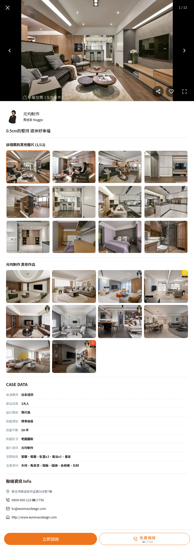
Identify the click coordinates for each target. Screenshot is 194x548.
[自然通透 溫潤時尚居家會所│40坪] (74, 356)
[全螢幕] (184, 91)
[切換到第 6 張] (74, 202)
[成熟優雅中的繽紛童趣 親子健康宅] (28, 356)
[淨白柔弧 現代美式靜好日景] (74, 321)
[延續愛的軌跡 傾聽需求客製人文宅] (28, 321)
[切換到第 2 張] (74, 166)
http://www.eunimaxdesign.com (34, 517)
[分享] (158, 91)
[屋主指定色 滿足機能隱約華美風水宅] (28, 286)
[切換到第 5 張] (28, 202)
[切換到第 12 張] (166, 236)
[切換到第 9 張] (28, 236)
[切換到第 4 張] (166, 166)
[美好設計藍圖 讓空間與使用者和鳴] (166, 321)
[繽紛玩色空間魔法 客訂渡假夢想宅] (120, 286)
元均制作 (31, 113)
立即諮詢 (50, 539)
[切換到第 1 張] (28, 166)
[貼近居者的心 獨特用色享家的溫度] (120, 321)
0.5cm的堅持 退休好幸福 (28, 131)
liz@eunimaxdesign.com (29, 508)
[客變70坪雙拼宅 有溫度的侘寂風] (166, 286)
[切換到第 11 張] (120, 236)
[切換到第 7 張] (120, 202)
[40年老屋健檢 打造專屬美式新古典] (74, 286)
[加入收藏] (171, 91)
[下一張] (184, 50)
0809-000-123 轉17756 (28, 500)
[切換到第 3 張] (120, 166)
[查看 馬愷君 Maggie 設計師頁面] (13, 116)
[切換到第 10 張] (74, 236)
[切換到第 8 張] (166, 202)
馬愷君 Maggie (33, 119)
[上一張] (9, 50)
